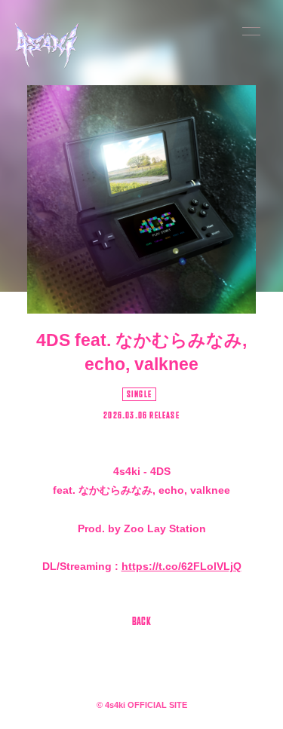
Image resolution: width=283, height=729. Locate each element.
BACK (142, 622)
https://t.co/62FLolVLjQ (181, 566)
